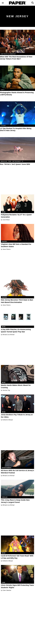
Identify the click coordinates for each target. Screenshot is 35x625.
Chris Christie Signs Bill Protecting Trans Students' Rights (17, 586)
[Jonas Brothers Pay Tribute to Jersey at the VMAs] (17, 402)
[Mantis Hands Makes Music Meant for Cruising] (17, 373)
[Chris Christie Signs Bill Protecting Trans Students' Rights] (17, 573)
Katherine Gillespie (8, 419)
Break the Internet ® (12, 161)
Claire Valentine (7, 590)
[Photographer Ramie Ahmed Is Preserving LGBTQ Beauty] (17, 77)
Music (4, 212)
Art (3, 89)
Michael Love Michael (8, 334)
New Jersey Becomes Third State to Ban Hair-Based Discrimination (17, 301)
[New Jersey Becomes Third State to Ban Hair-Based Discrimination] (17, 288)
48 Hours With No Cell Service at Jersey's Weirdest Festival (17, 472)
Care (3, 125)
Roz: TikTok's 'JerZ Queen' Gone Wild (15, 164)
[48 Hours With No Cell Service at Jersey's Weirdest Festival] (17, 458)
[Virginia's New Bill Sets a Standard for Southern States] (17, 232)
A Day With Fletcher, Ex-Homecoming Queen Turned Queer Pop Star (16, 331)
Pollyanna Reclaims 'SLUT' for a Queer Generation (16, 216)
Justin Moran (6, 219)
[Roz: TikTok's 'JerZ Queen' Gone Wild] (17, 148)
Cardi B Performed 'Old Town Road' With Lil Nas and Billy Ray (17, 557)
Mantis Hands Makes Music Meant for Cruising (16, 386)
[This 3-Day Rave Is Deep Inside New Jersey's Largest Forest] (17, 488)
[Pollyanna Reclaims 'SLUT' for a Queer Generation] (17, 202)
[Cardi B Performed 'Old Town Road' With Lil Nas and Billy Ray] (17, 544)
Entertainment (8, 54)
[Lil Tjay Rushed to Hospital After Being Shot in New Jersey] (17, 112)
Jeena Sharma (6, 249)
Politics (4, 241)
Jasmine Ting (6, 390)
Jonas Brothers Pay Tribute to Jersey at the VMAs (17, 416)
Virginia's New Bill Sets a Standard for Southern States (16, 245)
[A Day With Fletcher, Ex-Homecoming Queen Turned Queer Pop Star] (17, 317)
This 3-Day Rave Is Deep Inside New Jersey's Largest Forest (15, 501)
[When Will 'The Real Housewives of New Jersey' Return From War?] (17, 41)
